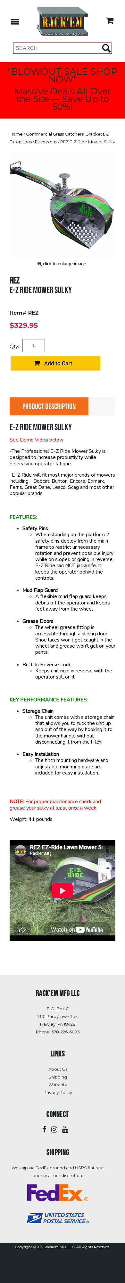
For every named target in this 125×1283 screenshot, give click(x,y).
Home (16, 134)
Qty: (14, 346)
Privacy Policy (58, 1092)
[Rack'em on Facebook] (44, 1129)
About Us (57, 1069)
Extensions (46, 141)
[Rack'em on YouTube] (65, 1129)
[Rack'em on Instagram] (54, 1129)
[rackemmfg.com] (62, 21)
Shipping (57, 1076)
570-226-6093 (66, 1031)
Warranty (57, 1084)
